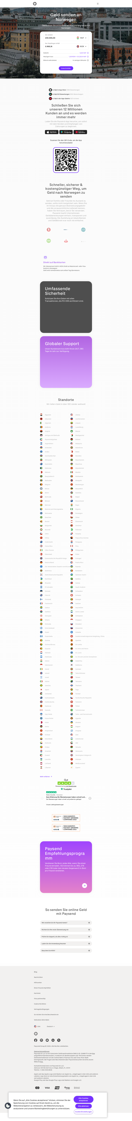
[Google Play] (66, 132)
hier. (41, 1062)
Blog (35, 972)
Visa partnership (40, 998)
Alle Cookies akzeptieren (83, 1099)
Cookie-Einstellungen (83, 1112)
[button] (8, 1105)
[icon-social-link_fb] (35, 1040)
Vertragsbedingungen (41, 1009)
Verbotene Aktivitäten (41, 1020)
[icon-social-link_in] (41, 1040)
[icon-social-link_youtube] (47, 1040)
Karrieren (37, 993)
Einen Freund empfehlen (42, 988)
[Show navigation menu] (98, 4)
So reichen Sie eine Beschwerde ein (46, 1014)
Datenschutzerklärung (41, 1051)
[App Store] (51, 132)
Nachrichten (38, 977)
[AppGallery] (80, 132)
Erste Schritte (66, 68)
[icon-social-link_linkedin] (53, 1040)
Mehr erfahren (45, 776)
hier (93, 1053)
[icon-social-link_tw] (58, 1040)
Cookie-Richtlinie (40, 1004)
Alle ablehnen (83, 1106)
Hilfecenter (38, 982)
